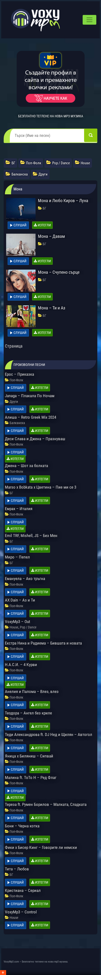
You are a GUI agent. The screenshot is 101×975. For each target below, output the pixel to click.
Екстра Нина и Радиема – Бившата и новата (43, 643)
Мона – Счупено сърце (58, 272)
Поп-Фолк (16, 380)
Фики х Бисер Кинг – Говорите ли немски (41, 847)
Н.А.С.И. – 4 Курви (21, 664)
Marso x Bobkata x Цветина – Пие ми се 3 (40, 487)
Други (14, 402)
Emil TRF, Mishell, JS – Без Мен (31, 535)
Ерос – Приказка (19, 374)
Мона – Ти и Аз (51, 307)
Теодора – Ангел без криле (28, 713)
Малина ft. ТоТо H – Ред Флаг (30, 777)
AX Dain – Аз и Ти (20, 600)
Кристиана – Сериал (23, 890)
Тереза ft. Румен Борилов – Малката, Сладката (46, 804)
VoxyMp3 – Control (21, 911)
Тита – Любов (17, 868)
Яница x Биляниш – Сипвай (29, 756)
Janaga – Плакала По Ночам (29, 395)
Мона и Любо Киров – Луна (63, 200)
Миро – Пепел (17, 557)
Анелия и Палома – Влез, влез (32, 691)
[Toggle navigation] (89, 20)
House (14, 627)
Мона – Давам (51, 236)
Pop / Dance (28, 627)
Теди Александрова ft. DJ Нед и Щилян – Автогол (48, 734)
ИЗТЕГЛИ (44, 225)
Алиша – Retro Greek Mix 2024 (30, 417)
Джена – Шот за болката (26, 465)
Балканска (17, 423)
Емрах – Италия (18, 508)
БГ (44, 208)
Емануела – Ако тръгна (25, 578)
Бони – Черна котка (22, 825)
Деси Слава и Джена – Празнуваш (35, 438)
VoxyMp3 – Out (17, 621)
